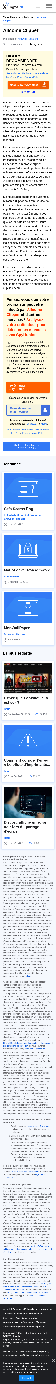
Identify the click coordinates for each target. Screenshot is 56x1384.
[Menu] (49, 6)
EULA (9, 77)
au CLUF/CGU (37, 1246)
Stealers (33, 39)
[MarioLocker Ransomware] (28, 550)
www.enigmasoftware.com (38, 1126)
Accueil (7, 1309)
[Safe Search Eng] (28, 488)
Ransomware (11, 576)
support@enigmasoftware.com (25, 1172)
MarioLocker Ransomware (27, 570)
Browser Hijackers (15, 519)
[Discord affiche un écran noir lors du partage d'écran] (28, 802)
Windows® (32, 423)
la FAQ (28, 976)
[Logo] (13, 6)
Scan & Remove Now (24, 85)
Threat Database (11, 17)
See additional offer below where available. (27, 73)
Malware (28, 17)
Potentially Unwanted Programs (22, 515)
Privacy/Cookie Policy (28, 77)
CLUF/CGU (8, 1043)
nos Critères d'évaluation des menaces (32, 1293)
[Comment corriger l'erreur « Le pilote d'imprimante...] (28, 740)
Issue (7, 709)
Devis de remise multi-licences (20, 410)
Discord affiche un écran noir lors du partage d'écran (25, 826)
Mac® (44, 423)
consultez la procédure (35, 1049)
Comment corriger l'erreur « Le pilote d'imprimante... (27, 762)
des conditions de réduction (15, 1046)
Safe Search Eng (18, 509)
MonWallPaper (17, 628)
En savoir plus (30, 1372)
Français (42, 6)
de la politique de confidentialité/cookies (32, 1043)
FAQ (10, 1293)
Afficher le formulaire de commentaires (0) (26, 446)
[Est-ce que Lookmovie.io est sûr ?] (28, 678)
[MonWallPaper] (28, 607)
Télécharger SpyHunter (17, 387)
